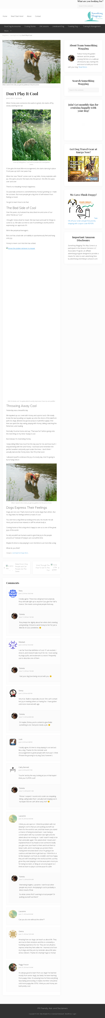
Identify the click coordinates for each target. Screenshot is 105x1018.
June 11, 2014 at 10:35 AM (26, 934)
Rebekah (22, 642)
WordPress (68, 1014)
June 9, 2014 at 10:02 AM (26, 593)
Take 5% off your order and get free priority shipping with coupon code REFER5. (83, 221)
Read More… (83, 67)
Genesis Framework (58, 1014)
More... (7, 35)
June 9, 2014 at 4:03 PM (25, 693)
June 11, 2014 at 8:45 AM (26, 914)
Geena (21, 931)
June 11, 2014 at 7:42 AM (26, 617)
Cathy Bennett (24, 767)
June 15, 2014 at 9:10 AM (26, 967)
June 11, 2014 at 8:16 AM (26, 879)
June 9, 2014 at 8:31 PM (25, 770)
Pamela (22, 614)
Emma (21, 691)
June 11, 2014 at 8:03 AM (26, 717)
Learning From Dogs (16, 35)
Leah (20, 739)
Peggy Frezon (24, 965)
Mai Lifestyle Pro (45, 1014)
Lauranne (22, 816)
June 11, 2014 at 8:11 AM (26, 791)
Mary (20, 591)
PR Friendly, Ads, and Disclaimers (52, 1008)
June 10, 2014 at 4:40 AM (26, 819)
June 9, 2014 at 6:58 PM (25, 742)
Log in (74, 1014)
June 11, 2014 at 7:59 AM (26, 671)
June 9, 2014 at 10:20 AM (26, 645)
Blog (3, 35)
